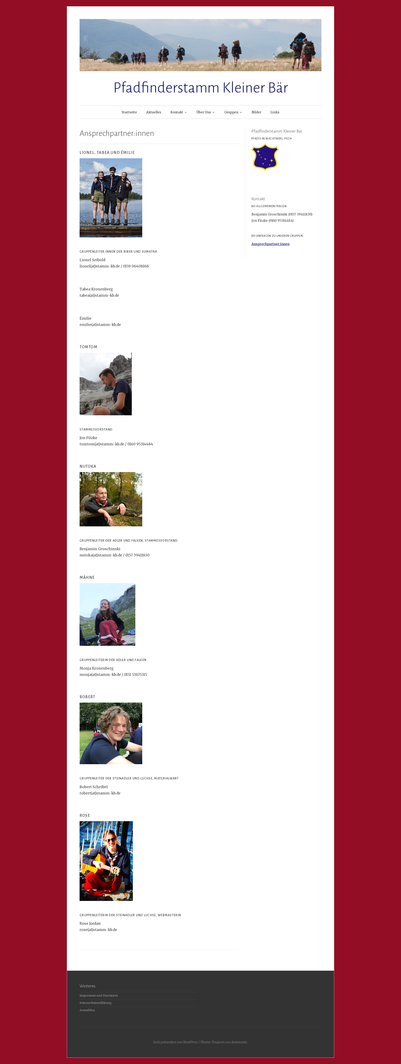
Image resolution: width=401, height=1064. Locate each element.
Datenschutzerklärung (96, 1003)
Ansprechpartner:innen (270, 244)
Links (274, 112)
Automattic (239, 1042)
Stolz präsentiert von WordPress (175, 1042)
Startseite (129, 112)
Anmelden (87, 1010)
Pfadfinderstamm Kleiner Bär (200, 88)
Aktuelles (153, 112)
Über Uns (204, 112)
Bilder (256, 112)
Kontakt (176, 112)
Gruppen (231, 112)
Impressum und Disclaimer (99, 995)
